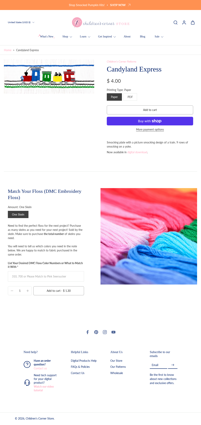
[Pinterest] (96, 332)
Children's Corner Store (40, 418)
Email (155, 365)
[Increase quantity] (28, 291)
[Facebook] (87, 332)
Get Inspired (105, 36)
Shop (65, 36)
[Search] (175, 22)
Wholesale (116, 373)
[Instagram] (104, 332)
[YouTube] (113, 332)
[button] (150, 109)
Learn (83, 36)
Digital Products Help (84, 360)
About (127, 36)
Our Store (116, 360)
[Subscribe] (172, 365)
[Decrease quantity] (12, 291)
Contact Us (77, 373)
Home (7, 50)
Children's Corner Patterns (121, 61)
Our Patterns (118, 366)
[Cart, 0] (192, 22)
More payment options (150, 129)
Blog (142, 36)
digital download (137, 152)
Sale (157, 36)
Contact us (40, 368)
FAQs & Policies (80, 366)
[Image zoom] (49, 76)
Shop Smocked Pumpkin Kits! (87, 5)
